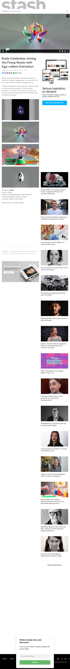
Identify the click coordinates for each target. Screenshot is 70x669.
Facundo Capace (24, 253)
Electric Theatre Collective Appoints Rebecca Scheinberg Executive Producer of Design (53, 346)
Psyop (33, 253)
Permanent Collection (11, 11)
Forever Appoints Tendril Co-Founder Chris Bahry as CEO (54, 450)
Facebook (69, 659)
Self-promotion (32, 251)
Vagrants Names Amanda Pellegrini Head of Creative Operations (53, 475)
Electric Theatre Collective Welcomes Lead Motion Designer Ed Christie (54, 218)
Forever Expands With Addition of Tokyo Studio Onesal (52, 243)
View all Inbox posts (54, 565)
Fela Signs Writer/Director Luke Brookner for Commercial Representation (52, 398)
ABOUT (12, 658)
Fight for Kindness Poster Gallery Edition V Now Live (52, 372)
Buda (12, 190)
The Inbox (5, 253)
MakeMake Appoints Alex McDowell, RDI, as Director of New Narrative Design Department (53, 529)
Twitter (62, 659)
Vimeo (65, 659)
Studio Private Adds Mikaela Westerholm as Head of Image (51, 555)
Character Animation (19, 251)
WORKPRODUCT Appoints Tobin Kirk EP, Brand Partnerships (53, 424)
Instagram (58, 659)
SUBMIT (4, 658)
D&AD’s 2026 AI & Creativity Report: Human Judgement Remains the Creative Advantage (53, 192)
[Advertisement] (20, 227)
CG (10, 251)
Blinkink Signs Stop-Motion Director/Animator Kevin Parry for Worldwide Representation (52, 501)
